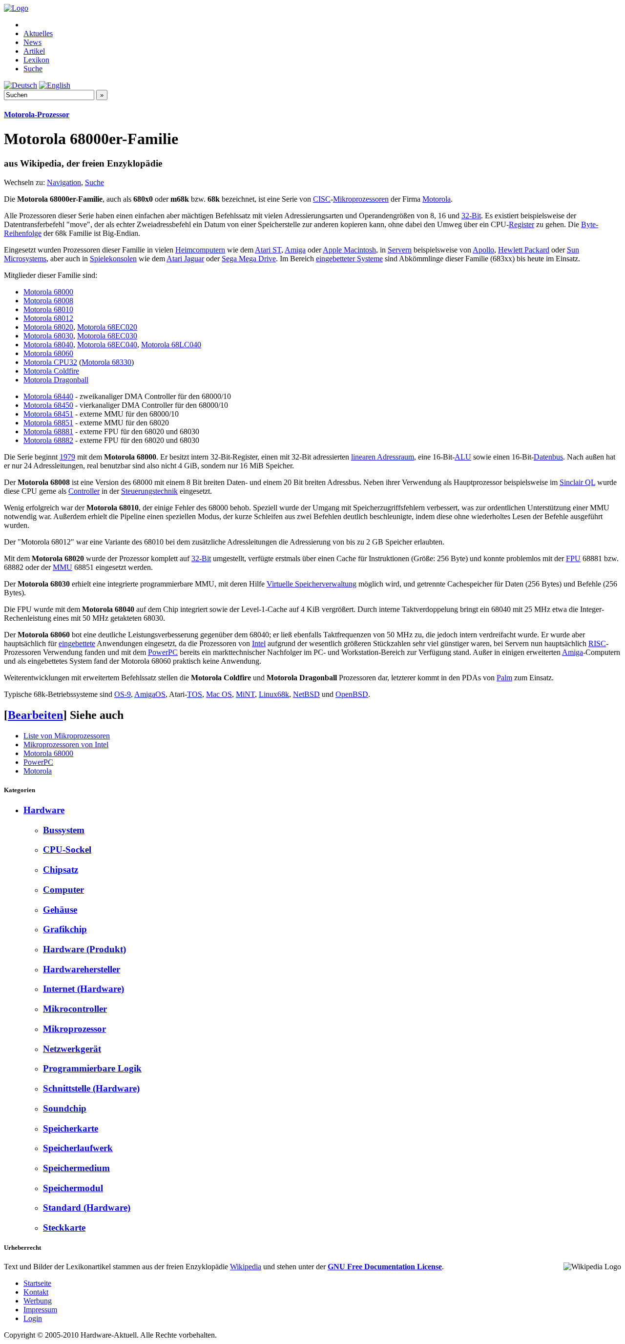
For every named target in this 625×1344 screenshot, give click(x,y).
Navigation (64, 182)
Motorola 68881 (48, 431)
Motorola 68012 (48, 318)
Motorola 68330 (106, 362)
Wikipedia (245, 1266)
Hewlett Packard (523, 250)
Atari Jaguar (185, 258)
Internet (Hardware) (83, 989)
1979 (67, 457)
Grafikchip (65, 929)
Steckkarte (64, 1227)
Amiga (295, 250)
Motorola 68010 (48, 309)
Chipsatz (60, 869)
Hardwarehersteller (81, 969)
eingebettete (77, 643)
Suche (32, 68)
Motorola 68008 (48, 300)
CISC (322, 199)
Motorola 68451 (48, 414)
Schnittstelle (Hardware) (91, 1088)
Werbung (37, 1301)
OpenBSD (351, 694)
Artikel (34, 51)
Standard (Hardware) (86, 1207)
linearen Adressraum (382, 457)
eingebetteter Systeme (349, 258)
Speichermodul (73, 1188)
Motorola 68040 (48, 344)
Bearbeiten (35, 715)
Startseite (37, 1283)
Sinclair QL (577, 482)
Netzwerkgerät (72, 1049)
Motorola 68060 (48, 353)
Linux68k (274, 694)
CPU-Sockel (67, 849)
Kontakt (35, 1292)
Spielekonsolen (113, 258)
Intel (259, 643)
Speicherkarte (70, 1128)
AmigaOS (150, 694)
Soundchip (64, 1108)
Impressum (40, 1309)
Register (521, 224)
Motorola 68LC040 (171, 344)
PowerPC (163, 652)
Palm (504, 677)
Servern (400, 250)
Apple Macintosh (349, 250)
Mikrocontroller (75, 1009)
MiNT (245, 694)
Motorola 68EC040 (107, 344)
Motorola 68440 (48, 396)
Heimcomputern (200, 250)
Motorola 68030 (48, 336)
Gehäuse (60, 909)
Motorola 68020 (48, 327)
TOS (194, 694)
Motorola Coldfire (51, 371)
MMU (62, 567)
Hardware (43, 810)
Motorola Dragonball (55, 380)
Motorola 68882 (48, 440)
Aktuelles (38, 33)
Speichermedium (76, 1168)
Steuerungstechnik (149, 491)
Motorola (436, 199)
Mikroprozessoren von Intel (65, 744)
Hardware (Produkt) (84, 949)
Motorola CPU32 (50, 362)
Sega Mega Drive (249, 258)
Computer (63, 889)
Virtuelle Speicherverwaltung (311, 584)
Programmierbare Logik (92, 1068)
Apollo (483, 250)
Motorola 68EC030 (107, 336)
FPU (573, 558)
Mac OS (219, 694)
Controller (84, 491)
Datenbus (548, 457)
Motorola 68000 (48, 292)
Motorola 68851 (48, 423)
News (32, 42)
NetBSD (306, 694)
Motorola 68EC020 (107, 327)
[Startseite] (16, 8)
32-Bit (471, 215)
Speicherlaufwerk (78, 1148)
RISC (597, 643)
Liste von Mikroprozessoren (66, 736)
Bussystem (63, 830)
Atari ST (268, 250)
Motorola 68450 (48, 405)
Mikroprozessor (74, 1029)
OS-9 (122, 694)
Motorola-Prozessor (36, 114)
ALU (463, 457)
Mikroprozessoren (361, 199)
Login (32, 1318)
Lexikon (36, 60)
